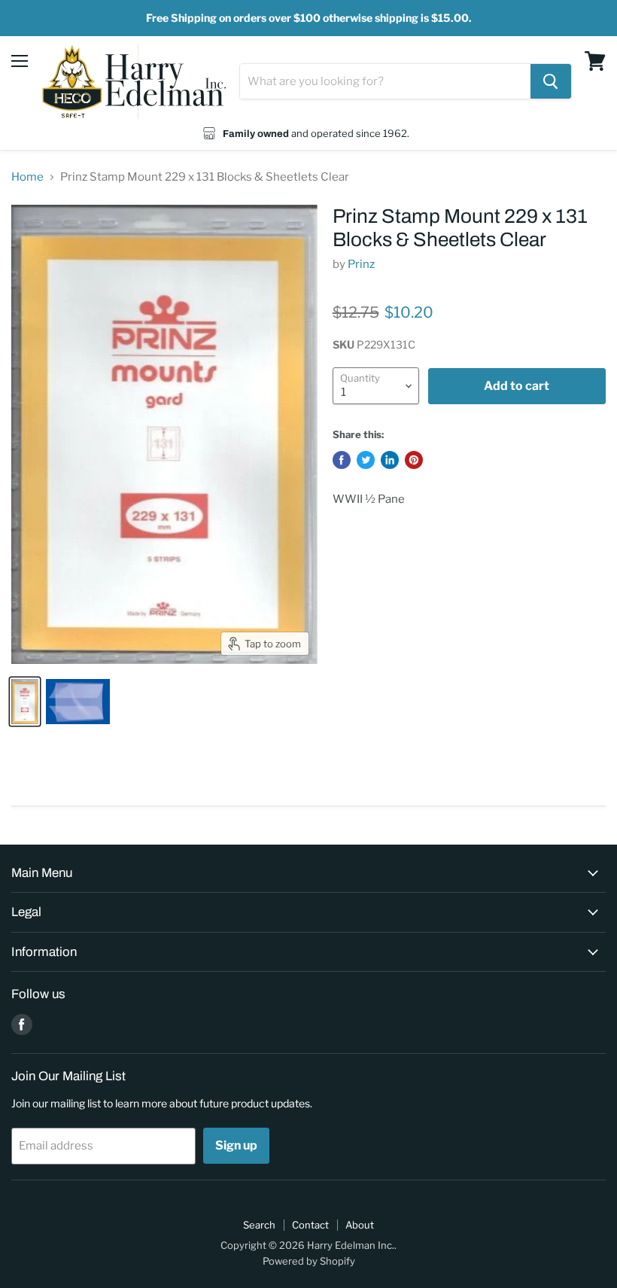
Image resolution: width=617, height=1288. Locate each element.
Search (259, 1225)
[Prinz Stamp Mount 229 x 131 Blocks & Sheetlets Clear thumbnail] (25, 701)
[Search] (550, 81)
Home (27, 177)
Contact (310, 1225)
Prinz (361, 264)
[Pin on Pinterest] (414, 460)
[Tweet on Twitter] (366, 460)
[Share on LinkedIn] (390, 460)
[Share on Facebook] (342, 460)
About (359, 1225)
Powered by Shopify (309, 1261)
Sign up (236, 1145)
